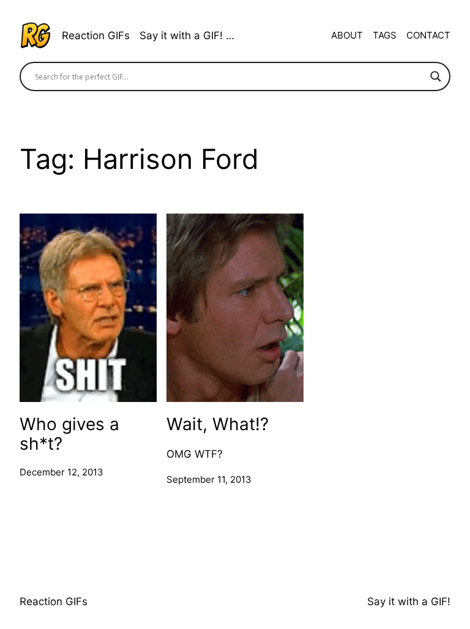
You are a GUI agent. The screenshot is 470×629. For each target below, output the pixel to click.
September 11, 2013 (209, 479)
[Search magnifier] (435, 76)
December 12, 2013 (61, 472)
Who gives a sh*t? (69, 433)
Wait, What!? (217, 423)
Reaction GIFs (96, 35)
